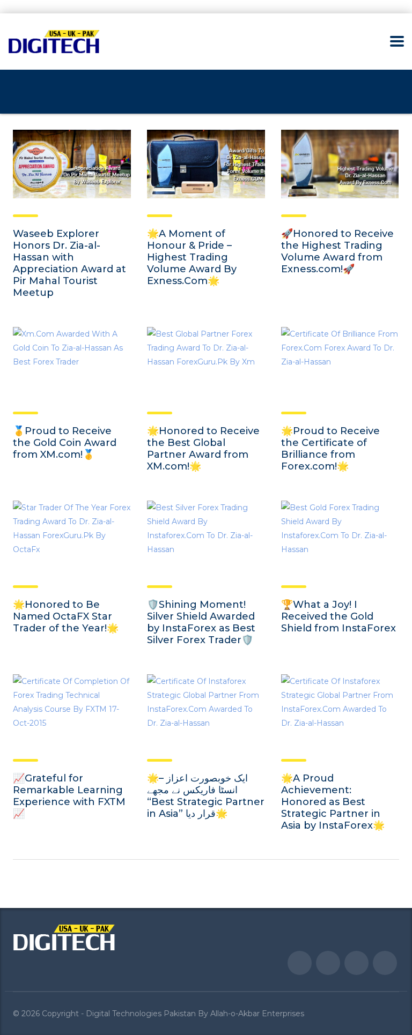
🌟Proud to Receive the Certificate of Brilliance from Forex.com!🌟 (330, 448)
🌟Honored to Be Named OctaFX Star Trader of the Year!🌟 (66, 616)
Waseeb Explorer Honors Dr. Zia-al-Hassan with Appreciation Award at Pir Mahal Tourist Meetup (69, 263)
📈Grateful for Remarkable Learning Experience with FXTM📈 (69, 796)
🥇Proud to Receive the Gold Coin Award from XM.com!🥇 (64, 442)
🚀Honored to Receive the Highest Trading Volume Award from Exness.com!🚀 (337, 251)
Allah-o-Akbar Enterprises (257, 1013)
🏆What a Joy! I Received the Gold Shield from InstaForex (338, 616)
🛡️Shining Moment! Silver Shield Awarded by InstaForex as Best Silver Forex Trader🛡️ (201, 622)
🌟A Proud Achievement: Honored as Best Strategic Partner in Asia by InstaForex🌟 (333, 801)
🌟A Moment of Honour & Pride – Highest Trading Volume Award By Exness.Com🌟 (192, 257)
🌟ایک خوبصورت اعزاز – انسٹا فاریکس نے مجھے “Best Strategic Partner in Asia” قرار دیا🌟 (205, 796)
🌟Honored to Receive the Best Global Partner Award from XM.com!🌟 (203, 448)
